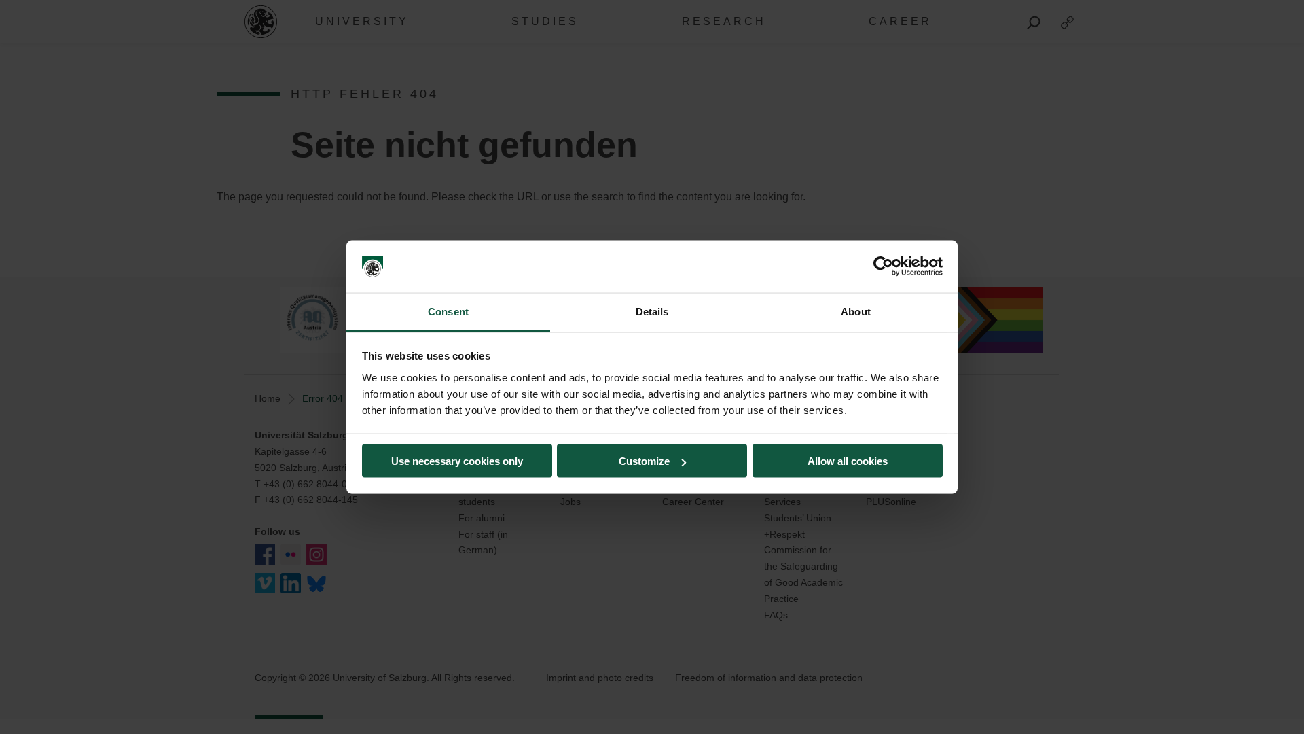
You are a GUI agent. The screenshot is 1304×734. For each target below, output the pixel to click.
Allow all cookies (848, 461)
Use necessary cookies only (457, 461)
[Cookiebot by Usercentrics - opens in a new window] (883, 266)
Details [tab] (652, 311)
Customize (644, 461)
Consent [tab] (448, 311)
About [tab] (856, 311)
